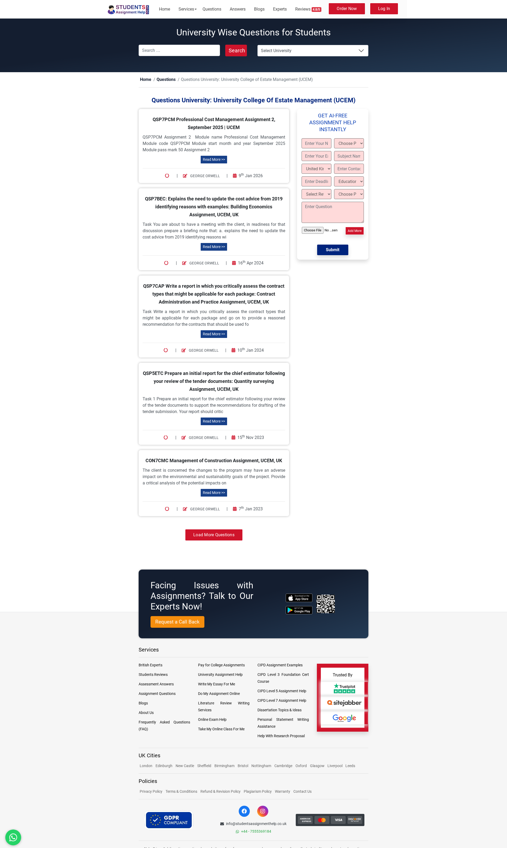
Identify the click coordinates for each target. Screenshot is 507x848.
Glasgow (317, 766)
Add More (355, 231)
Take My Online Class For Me (221, 729)
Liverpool (335, 766)
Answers (238, 9)
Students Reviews (153, 675)
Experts (280, 9)
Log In (384, 8)
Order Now (347, 8)
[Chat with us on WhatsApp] (13, 837)
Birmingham (224, 766)
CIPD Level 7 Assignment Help (281, 701)
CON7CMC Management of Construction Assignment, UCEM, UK (213, 461)
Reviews (307, 9)
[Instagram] (262, 811)
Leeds (350, 766)
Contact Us (302, 792)
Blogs (259, 9)
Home (164, 9)
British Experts (150, 665)
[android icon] (299, 610)
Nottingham (261, 766)
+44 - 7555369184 (256, 831)
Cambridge (283, 766)
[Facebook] (244, 811)
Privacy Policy (151, 792)
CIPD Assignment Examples (280, 665)
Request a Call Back (177, 622)
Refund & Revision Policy (220, 792)
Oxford (301, 766)
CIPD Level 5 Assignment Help (281, 691)
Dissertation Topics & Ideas (279, 710)
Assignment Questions (157, 694)
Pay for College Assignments (221, 665)
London (146, 766)
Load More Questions (213, 535)
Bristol (243, 766)
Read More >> (214, 160)
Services (186, 9)
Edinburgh (164, 766)
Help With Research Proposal (281, 736)
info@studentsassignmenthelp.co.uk (256, 824)
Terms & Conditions (181, 792)
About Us (146, 713)
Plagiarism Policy (258, 792)
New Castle (185, 766)
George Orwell (204, 176)
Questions (212, 9)
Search (237, 50)
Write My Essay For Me (216, 684)
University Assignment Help (220, 675)
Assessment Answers (156, 684)
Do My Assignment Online (219, 694)
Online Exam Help (212, 720)
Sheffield (204, 766)
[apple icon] (299, 598)
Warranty (282, 792)
